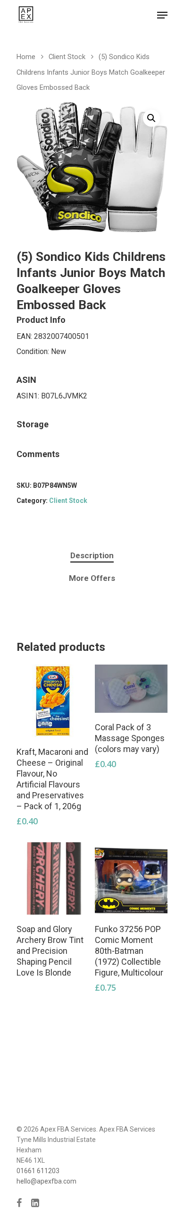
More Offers (92, 578)
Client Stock (67, 56)
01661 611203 (38, 1171)
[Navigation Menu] (162, 15)
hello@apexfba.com (46, 1181)
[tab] (92, 555)
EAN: (25, 336)
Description (92, 555)
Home (26, 56)
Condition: (34, 351)
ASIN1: (29, 395)
